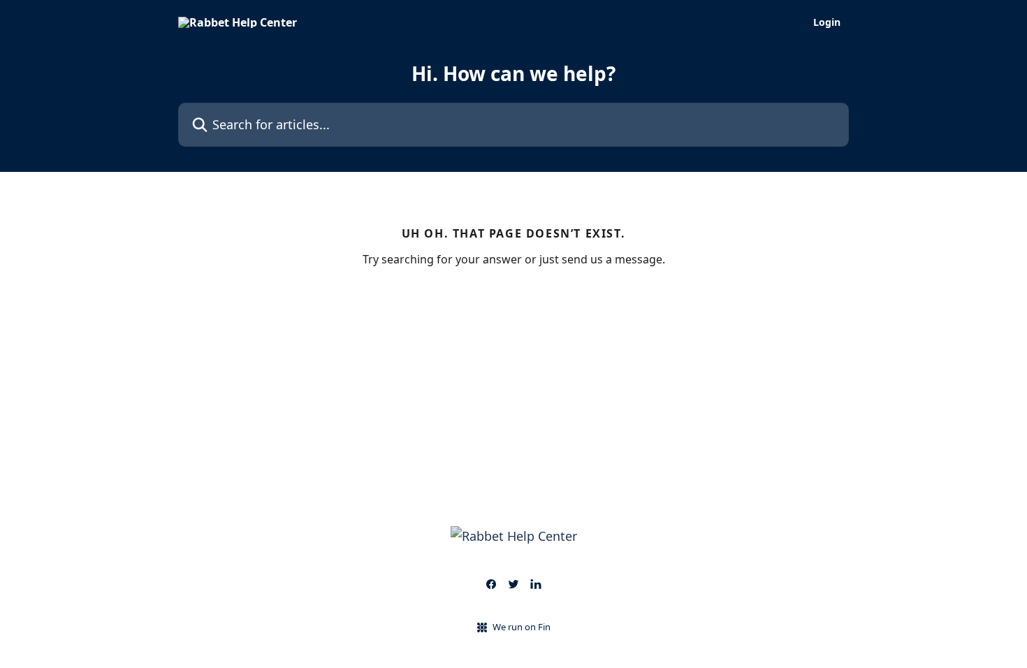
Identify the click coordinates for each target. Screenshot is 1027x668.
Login (826, 22)
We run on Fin (522, 626)
